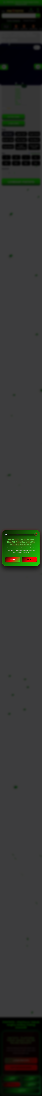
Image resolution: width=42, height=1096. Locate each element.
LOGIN (12, 559)
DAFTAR (29, 559)
